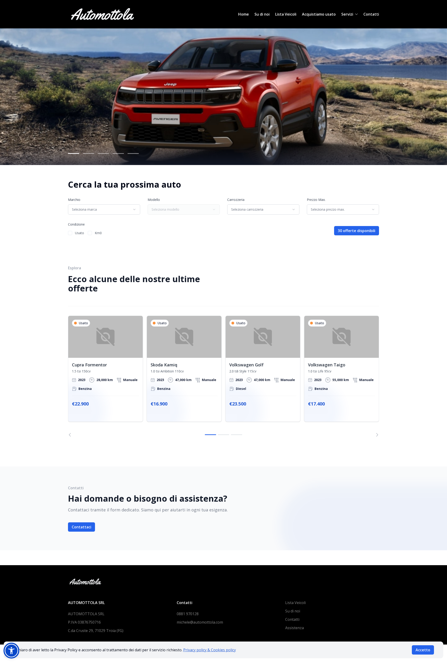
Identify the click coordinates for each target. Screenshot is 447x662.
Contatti (371, 14)
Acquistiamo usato (319, 14)
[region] (223, 376)
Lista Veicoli (285, 14)
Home (243, 14)
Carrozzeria (235, 199)
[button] (11, 650)
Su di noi (262, 14)
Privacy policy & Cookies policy (209, 649)
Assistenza (294, 627)
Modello (154, 199)
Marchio (74, 199)
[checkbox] (70, 233)
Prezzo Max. (316, 199)
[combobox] (104, 209)
